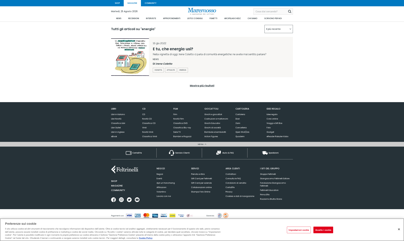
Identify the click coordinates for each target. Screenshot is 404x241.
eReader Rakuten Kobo (277, 136)
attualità (171, 70)
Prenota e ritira (198, 174)
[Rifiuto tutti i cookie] (398, 229)
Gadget (270, 132)
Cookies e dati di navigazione (240, 196)
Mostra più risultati (202, 85)
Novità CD (147, 118)
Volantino (161, 191)
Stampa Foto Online (200, 191)
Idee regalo (272, 114)
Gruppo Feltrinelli (268, 174)
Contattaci (231, 174)
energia (182, 70)
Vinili (144, 127)
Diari (237, 118)
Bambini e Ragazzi (182, 136)
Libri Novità (116, 118)
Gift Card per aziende (201, 183)
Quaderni (239, 136)
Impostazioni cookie (299, 229)
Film (175, 114)
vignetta (158, 70)
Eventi (159, 178)
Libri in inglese (117, 132)
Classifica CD (148, 123)
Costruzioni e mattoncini (216, 118)
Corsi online (272, 118)
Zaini (237, 123)
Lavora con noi (164, 196)
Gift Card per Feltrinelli (201, 178)
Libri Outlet (116, 127)
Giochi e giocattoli (213, 114)
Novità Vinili (147, 132)
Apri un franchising (166, 183)
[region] (202, 229)
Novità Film (178, 118)
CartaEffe (230, 187)
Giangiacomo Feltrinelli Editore (274, 178)
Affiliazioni (161, 187)
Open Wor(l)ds (242, 132)
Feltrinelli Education (269, 190)
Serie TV (177, 132)
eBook (114, 136)
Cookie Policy (145, 237)
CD (143, 114)
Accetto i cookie (323, 229)
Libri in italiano (118, 114)
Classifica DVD (180, 123)
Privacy (229, 191)
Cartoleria (240, 114)
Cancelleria (241, 127)
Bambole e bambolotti (215, 132)
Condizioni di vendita (236, 183)
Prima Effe (264, 194)
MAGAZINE (132, 3)
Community (118, 190)
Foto (269, 127)
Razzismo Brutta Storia (271, 199)
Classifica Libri (118, 123)
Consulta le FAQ (233, 178)
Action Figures (211, 136)
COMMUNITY (150, 3)
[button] (278, 29)
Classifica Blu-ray (182, 127)
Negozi (160, 174)
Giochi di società (212, 127)
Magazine (117, 185)
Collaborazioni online (201, 187)
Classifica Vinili (149, 136)
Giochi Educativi (212, 123)
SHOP (117, 3)
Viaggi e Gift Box (274, 123)
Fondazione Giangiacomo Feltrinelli (273, 184)
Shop (114, 181)
